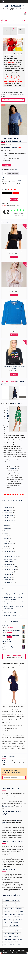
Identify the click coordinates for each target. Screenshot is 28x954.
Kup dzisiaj (7, 165)
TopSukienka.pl (14, 468)
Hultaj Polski (20, 914)
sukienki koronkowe (8, 518)
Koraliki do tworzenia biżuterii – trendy (13, 615)
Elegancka (4, 822)
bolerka (5, 533)
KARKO (5, 919)
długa (16, 820)
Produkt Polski (7, 939)
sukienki (22, 441)
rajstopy (5, 541)
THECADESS (16, 942)
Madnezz (6, 928)
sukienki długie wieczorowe (10, 556)
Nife (10, 936)
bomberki (6, 536)
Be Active (6, 903)
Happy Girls (12, 914)
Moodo (5, 936)
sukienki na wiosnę (8, 572)
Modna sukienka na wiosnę (8, 413)
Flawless (22, 911)
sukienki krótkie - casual (9, 554)
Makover (12, 928)
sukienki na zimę (8, 579)
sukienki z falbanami (8, 523)
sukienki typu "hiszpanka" (10, 566)
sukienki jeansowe (8, 510)
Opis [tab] (5, 173)
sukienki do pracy (8, 512)
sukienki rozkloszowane (9, 569)
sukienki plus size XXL (9, 559)
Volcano (19, 944)
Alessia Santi (7, 900)
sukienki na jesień (8, 577)
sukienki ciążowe (8, 548)
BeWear (12, 903)
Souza (14, 939)
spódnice (6, 546)
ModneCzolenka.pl (6, 762)
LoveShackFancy (14, 925)
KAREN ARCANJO (17, 917)
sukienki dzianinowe (8, 520)
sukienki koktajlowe (8, 515)
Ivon (5, 917)
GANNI (5, 914)
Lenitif (5, 922)
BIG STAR (19, 903)
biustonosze (7, 528)
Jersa (9, 917)
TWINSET (6, 944)
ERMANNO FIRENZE (8, 911)
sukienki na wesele (8, 582)
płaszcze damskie (8, 543)
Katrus (10, 919)
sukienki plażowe (8, 507)
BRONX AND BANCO (8, 908)
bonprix (13, 905)
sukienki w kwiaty (8, 561)
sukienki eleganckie (8, 551)
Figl (16, 911)
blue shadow (7, 905)
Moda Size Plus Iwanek (9, 933)
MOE (18, 933)
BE (18, 900)
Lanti (20, 919)
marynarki (6, 538)
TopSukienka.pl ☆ (14, 5)
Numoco (16, 936)
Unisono (12, 944)
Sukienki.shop (7, 942)
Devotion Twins (19, 908)
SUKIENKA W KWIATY (16, 403)
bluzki (12, 19)
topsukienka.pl (5, 806)
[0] (25, 14)
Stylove (20, 939)
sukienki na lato (7, 574)
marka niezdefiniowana (9, 930)
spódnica (4, 205)
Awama (14, 900)
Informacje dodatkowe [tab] (13, 173)
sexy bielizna (7, 525)
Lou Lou (5, 925)
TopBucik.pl (5, 761)
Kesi (16, 919)
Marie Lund (19, 928)
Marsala (19, 930)
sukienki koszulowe (8, 564)
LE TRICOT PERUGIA (14, 922)
